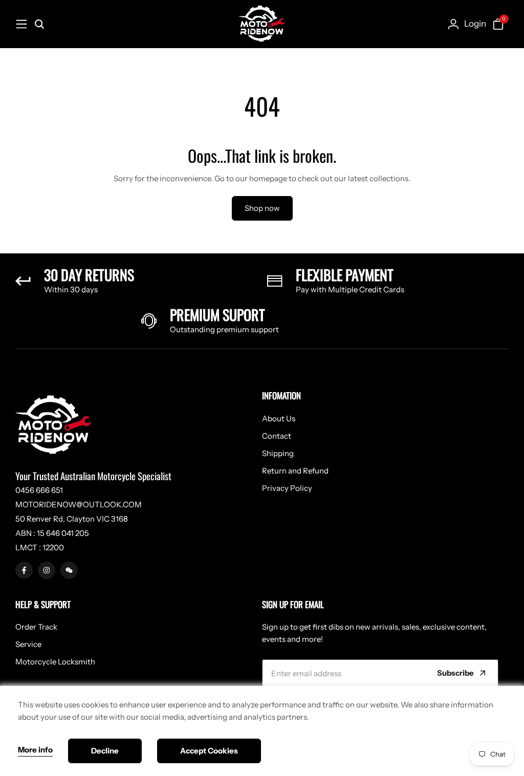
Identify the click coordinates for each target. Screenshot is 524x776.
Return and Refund (295, 471)
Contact (276, 436)
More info (35, 750)
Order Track (36, 627)
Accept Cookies (209, 751)
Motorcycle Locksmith (55, 661)
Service (28, 644)
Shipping (278, 453)
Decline (105, 751)
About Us (278, 418)
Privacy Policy (287, 488)
